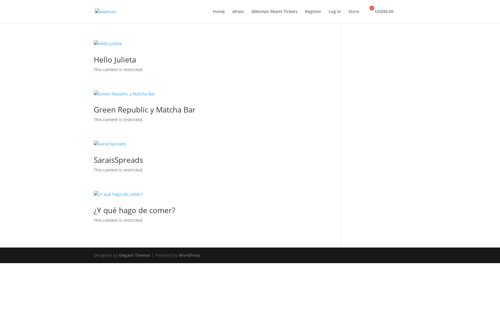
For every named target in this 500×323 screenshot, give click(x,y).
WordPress (190, 255)
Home (219, 12)
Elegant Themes (134, 255)
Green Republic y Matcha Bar (145, 109)
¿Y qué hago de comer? (134, 210)
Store (353, 12)
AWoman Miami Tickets (274, 12)
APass (238, 12)
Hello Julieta (115, 59)
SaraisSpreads (118, 160)
